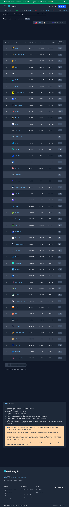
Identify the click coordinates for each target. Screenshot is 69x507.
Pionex (17, 313)
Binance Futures (19, 54)
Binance (17, 61)
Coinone (17, 250)
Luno (16, 276)
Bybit (16, 67)
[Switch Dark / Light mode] (53, 6)
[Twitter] (5, 481)
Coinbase (17, 155)
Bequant (17, 238)
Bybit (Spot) (18, 105)
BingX (16, 124)
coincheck (18, 263)
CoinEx (17, 149)
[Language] (56, 6)
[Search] (49, 6)
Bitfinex (17, 212)
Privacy (15, 480)
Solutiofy (27, 505)
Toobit (17, 99)
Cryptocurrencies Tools (13, 14)
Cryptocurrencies (8, 493)
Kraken (17, 200)
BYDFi (16, 48)
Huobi (16, 206)
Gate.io (17, 111)
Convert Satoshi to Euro (26, 495)
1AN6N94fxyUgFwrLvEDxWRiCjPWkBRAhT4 (15, 477)
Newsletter (9, 480)
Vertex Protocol (19, 244)
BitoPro (17, 320)
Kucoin (17, 143)
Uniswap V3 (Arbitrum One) (23, 358)
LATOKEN (17, 326)
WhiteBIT (17, 118)
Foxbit (17, 307)
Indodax (17, 269)
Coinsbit (17, 339)
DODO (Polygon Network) (22, 92)
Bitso (16, 288)
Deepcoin (17, 130)
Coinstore (17, 345)
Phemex (17, 181)
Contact (21, 480)
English (58, 487)
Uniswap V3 (18, 282)
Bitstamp (17, 219)
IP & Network (39, 493)
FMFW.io (17, 225)
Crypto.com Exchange (21, 187)
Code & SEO (39, 490)
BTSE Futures (18, 231)
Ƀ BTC (47, 23)
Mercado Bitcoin (19, 332)
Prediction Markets (9, 499)
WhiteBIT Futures (20, 301)
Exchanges (7, 496)
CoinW (17, 193)
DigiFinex (17, 80)
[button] (8, 42)
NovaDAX (17, 295)
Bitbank (17, 257)
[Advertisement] (34, 32)
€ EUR (56, 23)
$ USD (39, 23)
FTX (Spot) (18, 174)
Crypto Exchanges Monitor (28, 14)
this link (50, 2)
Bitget (16, 86)
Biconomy (18, 351)
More (61, 23)
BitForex (17, 162)
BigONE (17, 168)
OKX (16, 73)
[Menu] (5, 6)
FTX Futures (18, 137)
